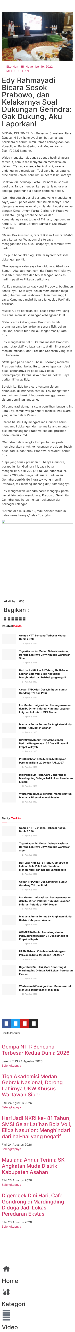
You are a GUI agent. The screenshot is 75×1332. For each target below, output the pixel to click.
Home (10, 1280)
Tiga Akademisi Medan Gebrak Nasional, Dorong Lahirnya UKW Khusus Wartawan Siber (44, 655)
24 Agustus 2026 (29, 643)
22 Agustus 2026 (29, 802)
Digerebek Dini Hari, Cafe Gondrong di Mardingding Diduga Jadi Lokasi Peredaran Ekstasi (46, 778)
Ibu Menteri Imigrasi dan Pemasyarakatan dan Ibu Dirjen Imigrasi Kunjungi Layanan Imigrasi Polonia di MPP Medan (45, 709)
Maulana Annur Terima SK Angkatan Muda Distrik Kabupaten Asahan (33, 1166)
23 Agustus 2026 (29, 732)
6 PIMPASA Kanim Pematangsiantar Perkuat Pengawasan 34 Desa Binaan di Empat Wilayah (43, 743)
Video (10, 1327)
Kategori (13, 1304)
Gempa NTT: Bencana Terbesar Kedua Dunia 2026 (36, 1050)
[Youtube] (24, 1023)
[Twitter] (15, 1023)
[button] (5, 619)
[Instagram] (33, 1023)
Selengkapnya (11, 1065)
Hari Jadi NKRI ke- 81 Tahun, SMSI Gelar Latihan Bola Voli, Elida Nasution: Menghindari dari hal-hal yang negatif (43, 674)
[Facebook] (6, 1023)
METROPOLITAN (17, 71)
